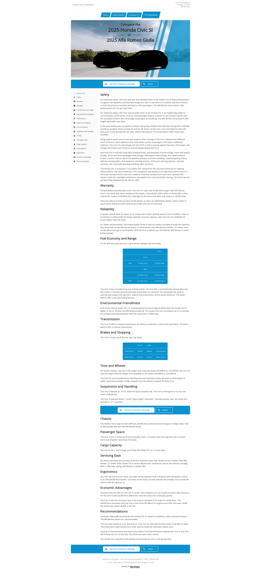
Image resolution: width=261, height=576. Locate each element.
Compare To (134, 15)
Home (106, 15)
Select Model (118, 15)
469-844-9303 (185, 7)
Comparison (80, 93)
